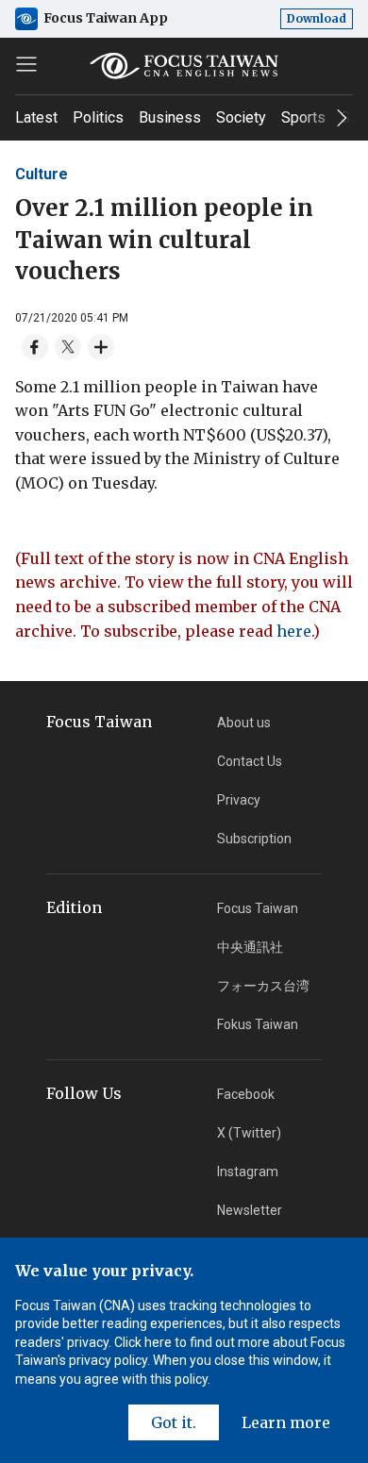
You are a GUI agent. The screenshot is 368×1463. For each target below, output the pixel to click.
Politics (98, 117)
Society (241, 117)
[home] (184, 66)
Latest (36, 117)
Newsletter (249, 1210)
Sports (303, 117)
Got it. (173, 1422)
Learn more (286, 1422)
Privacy (238, 799)
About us (244, 722)
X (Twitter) (249, 1132)
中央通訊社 (250, 947)
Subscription (254, 838)
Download (316, 18)
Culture (41, 174)
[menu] (26, 64)
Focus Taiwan (257, 908)
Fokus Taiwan (257, 1024)
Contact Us (249, 761)
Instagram (247, 1171)
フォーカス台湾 (263, 985)
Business (170, 117)
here (293, 631)
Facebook (246, 1094)
